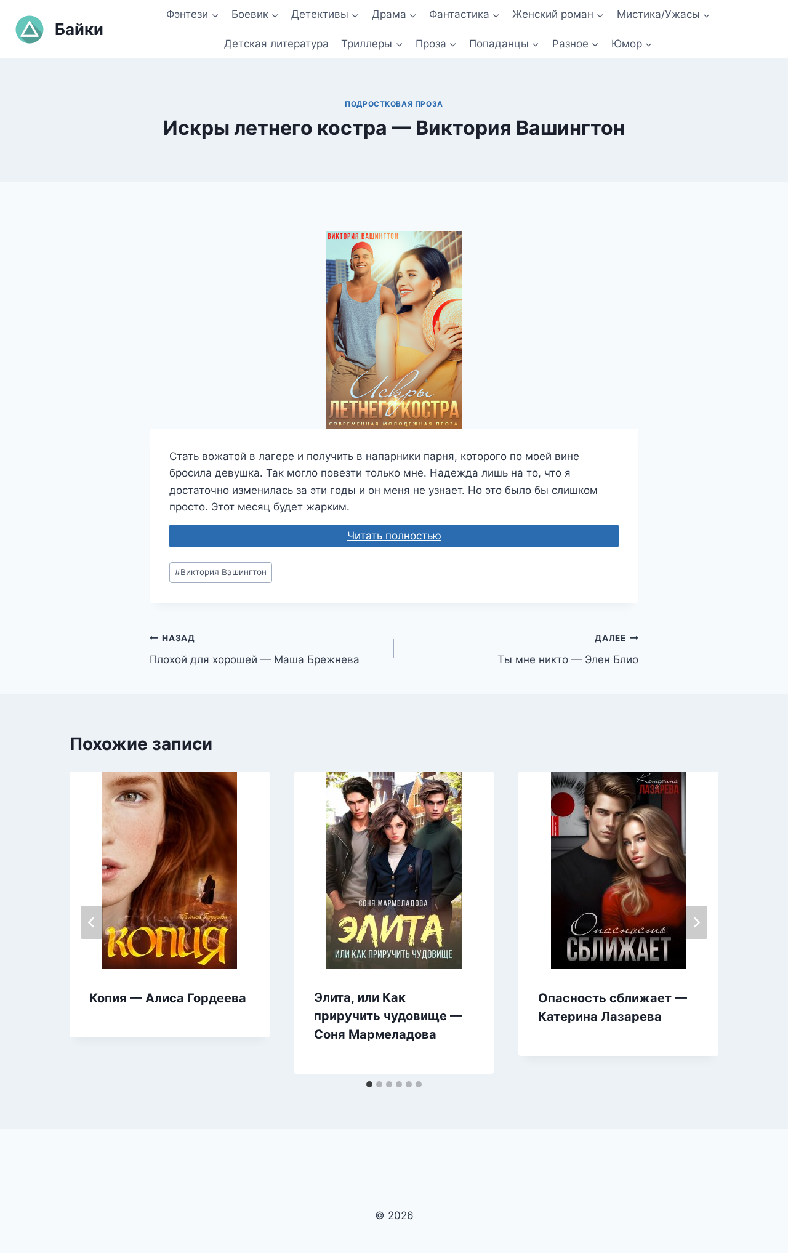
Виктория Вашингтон (221, 572)
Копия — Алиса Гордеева (167, 998)
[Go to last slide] (92, 922)
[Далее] (696, 922)
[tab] (369, 1084)
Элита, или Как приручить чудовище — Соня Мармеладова (388, 1016)
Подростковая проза (394, 103)
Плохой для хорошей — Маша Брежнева (255, 649)
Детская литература (276, 44)
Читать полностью (394, 536)
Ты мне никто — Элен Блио (567, 649)
